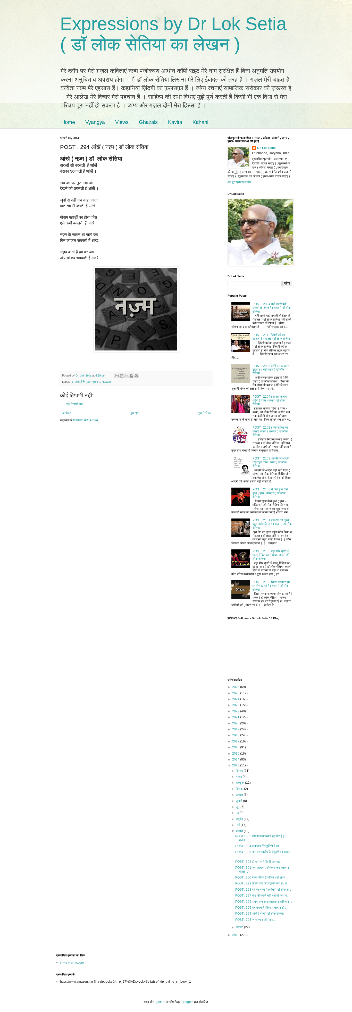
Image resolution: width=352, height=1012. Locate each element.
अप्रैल (240, 819)
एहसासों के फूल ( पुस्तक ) (87, 381)
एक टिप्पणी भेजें (74, 404)
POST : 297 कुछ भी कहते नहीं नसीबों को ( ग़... (262, 895)
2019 (236, 729)
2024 (236, 699)
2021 (236, 717)
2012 (236, 935)
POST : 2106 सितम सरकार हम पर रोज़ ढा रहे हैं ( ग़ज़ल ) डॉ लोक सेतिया (271, 585)
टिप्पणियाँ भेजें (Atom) (85, 420)
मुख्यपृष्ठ (134, 413)
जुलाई (239, 801)
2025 (236, 693)
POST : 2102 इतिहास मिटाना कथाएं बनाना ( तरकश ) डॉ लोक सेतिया (270, 431)
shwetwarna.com (72, 962)
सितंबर (240, 789)
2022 (236, 711)
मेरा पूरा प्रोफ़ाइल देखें (239, 182)
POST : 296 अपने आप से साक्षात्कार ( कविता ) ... (263, 902)
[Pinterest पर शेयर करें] (136, 375)
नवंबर (239, 777)
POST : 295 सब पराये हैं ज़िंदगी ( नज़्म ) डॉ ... (261, 907)
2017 (236, 741)
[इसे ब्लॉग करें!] (121, 375)
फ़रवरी (240, 831)
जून (238, 807)
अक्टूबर (240, 782)
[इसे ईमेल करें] (116, 375)
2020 (236, 723)
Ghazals (148, 122)
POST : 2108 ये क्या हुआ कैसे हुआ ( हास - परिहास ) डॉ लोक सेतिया (270, 493)
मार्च (238, 825)
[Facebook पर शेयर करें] (131, 375)
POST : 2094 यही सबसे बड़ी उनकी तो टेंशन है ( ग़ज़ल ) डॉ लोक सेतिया (272, 307)
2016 (236, 747)
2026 (236, 687)
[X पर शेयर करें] (126, 375)
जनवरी (240, 927)
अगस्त (240, 795)
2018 (236, 735)
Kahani (200, 122)
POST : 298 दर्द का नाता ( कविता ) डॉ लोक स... (263, 889)
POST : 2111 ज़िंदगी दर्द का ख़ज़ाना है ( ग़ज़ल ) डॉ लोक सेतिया (271, 336)
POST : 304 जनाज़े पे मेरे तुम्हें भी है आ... (258, 846)
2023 (236, 705)
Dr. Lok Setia (266, 148)
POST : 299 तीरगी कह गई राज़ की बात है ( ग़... (262, 883)
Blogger (187, 1002)
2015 (236, 753)
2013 (236, 765)
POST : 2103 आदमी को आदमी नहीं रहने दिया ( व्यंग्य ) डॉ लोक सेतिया (271, 462)
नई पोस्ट (66, 413)
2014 (236, 759)
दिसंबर (240, 771)
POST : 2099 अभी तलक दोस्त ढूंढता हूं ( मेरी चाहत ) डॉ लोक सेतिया (271, 369)
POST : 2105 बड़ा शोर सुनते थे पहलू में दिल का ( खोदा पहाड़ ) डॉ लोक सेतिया (271, 555)
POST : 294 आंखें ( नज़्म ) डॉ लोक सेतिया (259, 913)
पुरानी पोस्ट (204, 413)
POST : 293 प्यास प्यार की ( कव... (255, 920)
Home (68, 122)
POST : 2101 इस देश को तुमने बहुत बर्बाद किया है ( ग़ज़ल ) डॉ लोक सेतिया (272, 524)
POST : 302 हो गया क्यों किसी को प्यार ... (259, 862)
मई (238, 813)
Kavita (175, 122)
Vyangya (95, 122)
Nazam (106, 381)
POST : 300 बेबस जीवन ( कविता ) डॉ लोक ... (261, 877)
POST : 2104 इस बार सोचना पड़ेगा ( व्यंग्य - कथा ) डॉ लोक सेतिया (270, 400)
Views (122, 122)
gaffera (160, 1002)
